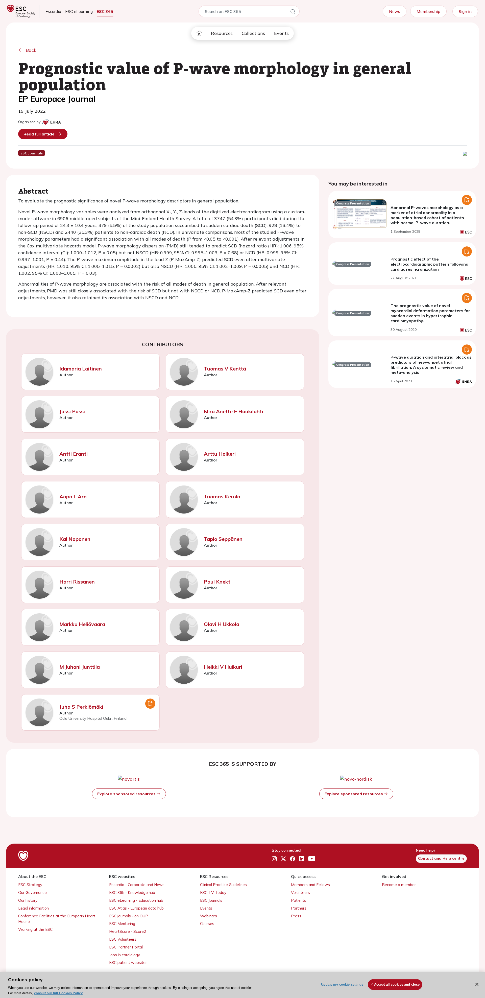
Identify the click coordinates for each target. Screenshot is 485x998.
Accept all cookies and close (397, 984)
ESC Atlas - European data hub (136, 908)
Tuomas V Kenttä (225, 368)
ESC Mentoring (122, 923)
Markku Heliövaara (82, 624)
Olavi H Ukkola (221, 624)
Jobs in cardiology (124, 955)
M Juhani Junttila (79, 667)
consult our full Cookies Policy (58, 993)
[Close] (476, 984)
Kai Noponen (74, 539)
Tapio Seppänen (223, 539)
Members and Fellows (310, 884)
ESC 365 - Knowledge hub (132, 892)
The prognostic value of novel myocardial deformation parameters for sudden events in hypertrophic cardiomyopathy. (430, 313)
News (394, 11)
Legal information (33, 908)
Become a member (399, 884)
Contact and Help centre (441, 858)
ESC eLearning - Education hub (136, 900)
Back (31, 50)
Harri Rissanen (77, 581)
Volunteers (300, 892)
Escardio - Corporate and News (136, 884)
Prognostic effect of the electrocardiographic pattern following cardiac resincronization (429, 264)
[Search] (292, 12)
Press (296, 916)
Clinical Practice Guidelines (223, 884)
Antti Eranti (73, 454)
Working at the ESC (35, 929)
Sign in (465, 11)
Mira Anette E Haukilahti (233, 411)
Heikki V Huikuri (223, 667)
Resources (222, 33)
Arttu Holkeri (220, 454)
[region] (242, 985)
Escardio (53, 11)
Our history (27, 900)
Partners (298, 908)
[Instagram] (274, 859)
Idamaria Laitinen (80, 368)
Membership (428, 11)
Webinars (208, 916)
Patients (298, 900)
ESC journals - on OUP (128, 916)
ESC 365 (105, 11)
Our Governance (32, 892)
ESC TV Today (213, 892)
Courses (207, 923)
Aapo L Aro (73, 496)
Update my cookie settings (342, 984)
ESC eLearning (79, 11)
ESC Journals (211, 900)
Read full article (39, 133)
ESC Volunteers (122, 939)
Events (281, 33)
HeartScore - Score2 (127, 931)
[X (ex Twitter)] (283, 859)
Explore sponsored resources (127, 793)
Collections (253, 33)
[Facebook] (292, 859)
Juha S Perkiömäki (81, 707)
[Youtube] (311, 858)
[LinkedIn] (301, 859)
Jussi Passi (72, 411)
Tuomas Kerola (222, 496)
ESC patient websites (128, 962)
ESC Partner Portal (126, 947)
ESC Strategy (30, 884)
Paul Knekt (217, 581)
